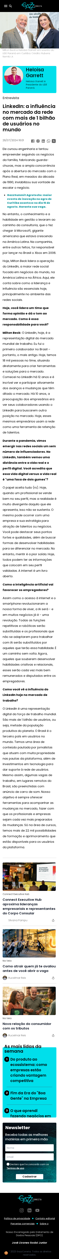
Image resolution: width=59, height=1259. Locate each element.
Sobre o (44, 1223)
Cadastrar (29, 1176)
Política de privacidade (17, 1218)
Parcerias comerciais (23, 1223)
